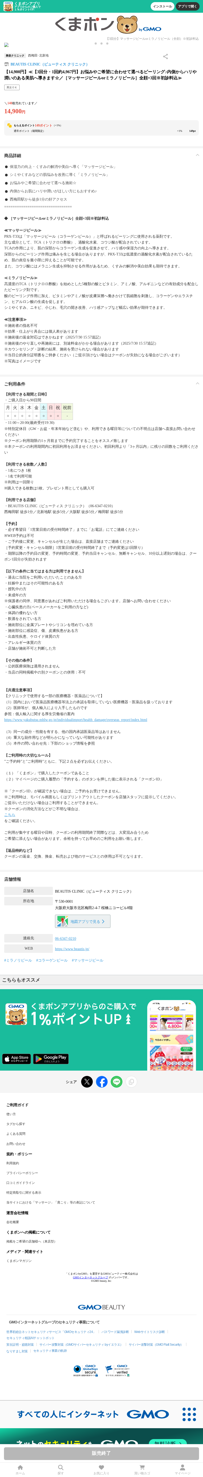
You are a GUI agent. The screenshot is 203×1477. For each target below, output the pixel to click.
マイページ (183, 1473)
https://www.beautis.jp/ (72, 949)
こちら (9, 815)
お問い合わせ (15, 1144)
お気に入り (101, 1473)
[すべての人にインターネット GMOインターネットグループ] (88, 1414)
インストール (162, 6)
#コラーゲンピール (52, 960)
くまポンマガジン (19, 1261)
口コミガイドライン (20, 1183)
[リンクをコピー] (131, 1082)
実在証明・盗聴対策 (20, 1344)
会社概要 (12, 1222)
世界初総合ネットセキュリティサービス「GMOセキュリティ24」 (51, 1332)
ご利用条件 (14, 384)
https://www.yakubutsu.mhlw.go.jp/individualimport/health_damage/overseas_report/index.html (75, 720)
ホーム (20, 1473)
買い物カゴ (142, 1473)
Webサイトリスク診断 (149, 1332)
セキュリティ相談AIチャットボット (30, 1338)
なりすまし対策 (17, 1351)
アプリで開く (187, 6)
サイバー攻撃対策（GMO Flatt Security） (156, 1344)
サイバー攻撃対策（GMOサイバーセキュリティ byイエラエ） (81, 1344)
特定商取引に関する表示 (23, 1192)
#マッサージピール (87, 960)
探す (61, 1473)
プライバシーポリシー (22, 1173)
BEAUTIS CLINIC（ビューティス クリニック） (50, 64)
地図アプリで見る (85, 922)
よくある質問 (15, 1134)
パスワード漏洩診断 (115, 1332)
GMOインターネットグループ (90, 1277)
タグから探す (15, 1124)
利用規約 (12, 1163)
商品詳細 (12, 155)
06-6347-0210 (65, 939)
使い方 (11, 1114)
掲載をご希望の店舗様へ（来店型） (31, 1241)
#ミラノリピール (18, 960)
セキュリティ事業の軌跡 (50, 1351)
